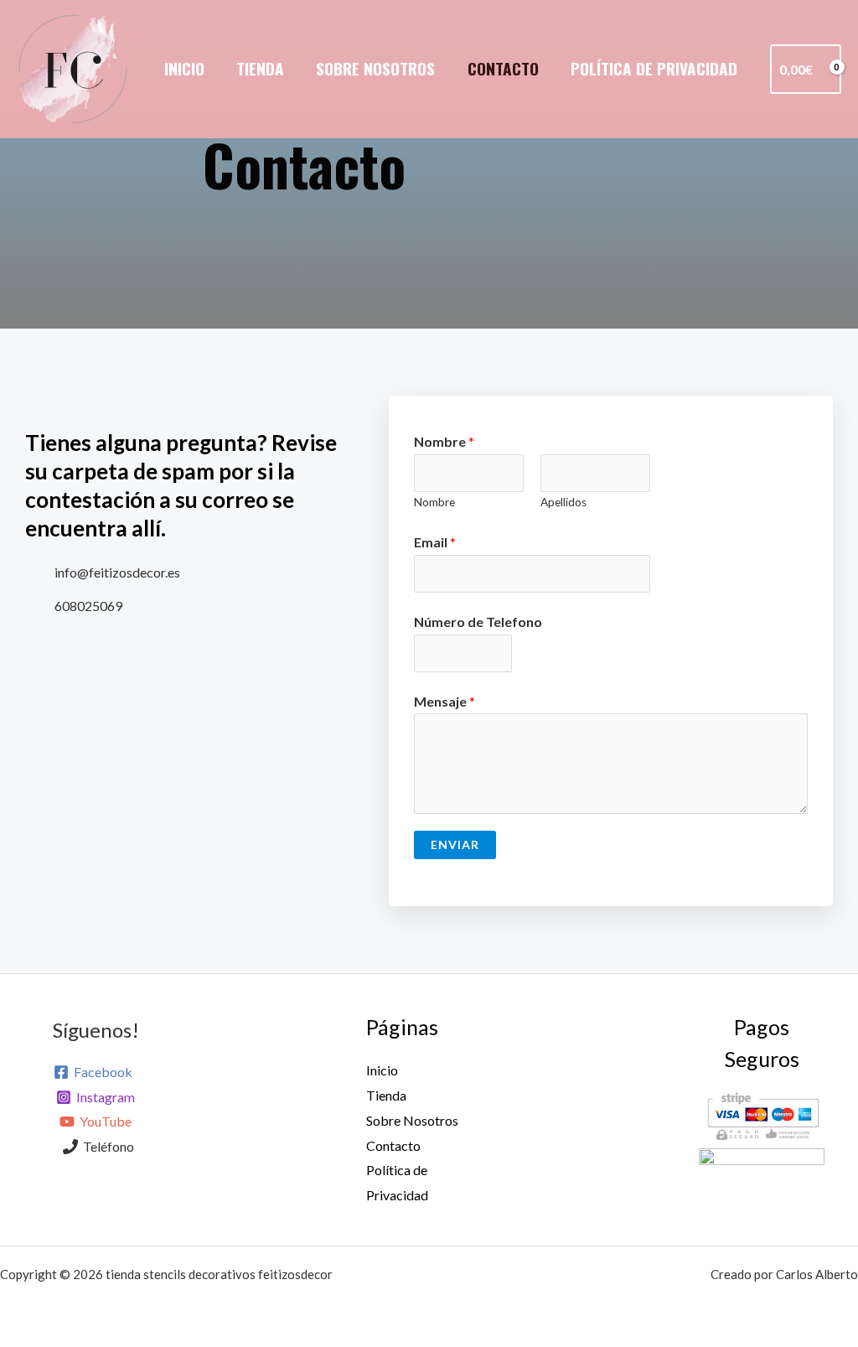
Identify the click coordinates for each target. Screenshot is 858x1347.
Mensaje (444, 701)
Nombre (444, 441)
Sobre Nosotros (375, 68)
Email (435, 542)
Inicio (184, 68)
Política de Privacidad (654, 68)
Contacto (503, 68)
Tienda (260, 68)
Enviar (455, 844)
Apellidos (563, 502)
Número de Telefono (478, 621)
